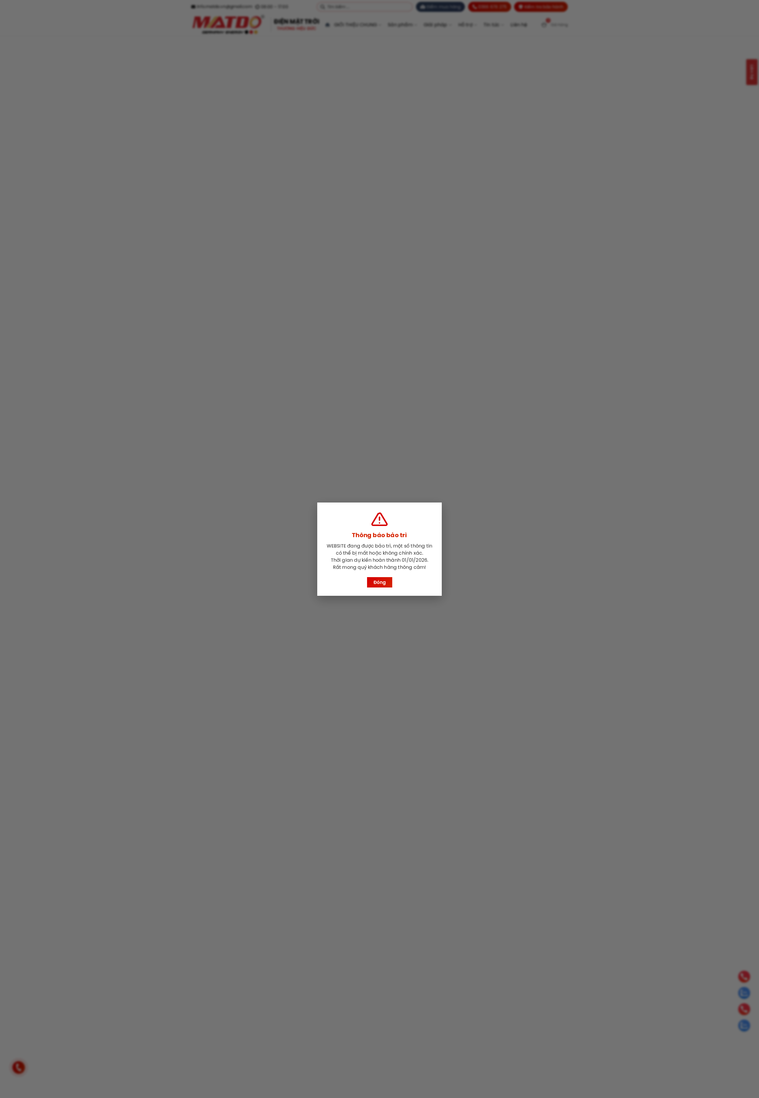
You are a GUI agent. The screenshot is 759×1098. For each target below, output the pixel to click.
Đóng (380, 582)
